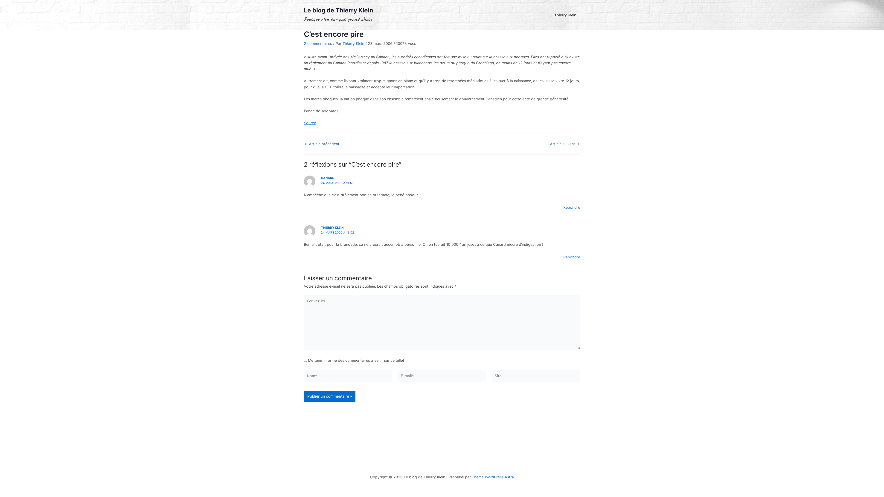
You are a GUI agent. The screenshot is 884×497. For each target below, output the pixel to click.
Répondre (571, 207)
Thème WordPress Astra (493, 477)
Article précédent (321, 144)
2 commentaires (318, 43)
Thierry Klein (565, 15)
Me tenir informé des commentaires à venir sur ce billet (356, 360)
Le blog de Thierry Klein (338, 10)
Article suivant (565, 144)
